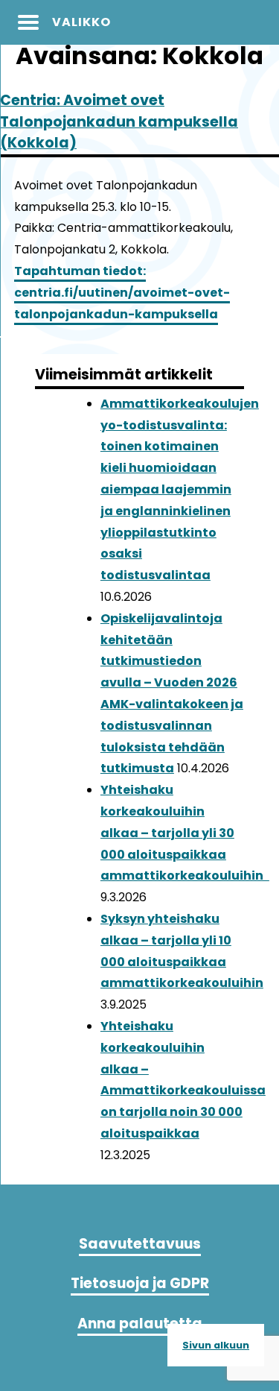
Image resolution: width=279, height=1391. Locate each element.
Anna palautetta (139, 1323)
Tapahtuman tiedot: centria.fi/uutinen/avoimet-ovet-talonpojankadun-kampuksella (122, 292)
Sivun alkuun (215, 1345)
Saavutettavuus (140, 1244)
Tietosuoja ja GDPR (140, 1283)
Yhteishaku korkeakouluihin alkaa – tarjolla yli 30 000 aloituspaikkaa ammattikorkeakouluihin (184, 832)
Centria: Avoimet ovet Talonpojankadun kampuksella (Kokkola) (119, 122)
